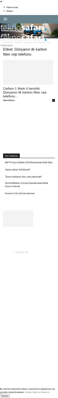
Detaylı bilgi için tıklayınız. (37, 392)
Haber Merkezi (9, 100)
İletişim (9, 11)
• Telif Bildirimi (30, 372)
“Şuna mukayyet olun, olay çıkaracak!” (23, 176)
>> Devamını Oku (20, 252)
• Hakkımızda (16, 372)
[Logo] (23, 31)
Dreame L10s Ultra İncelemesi (20, 193)
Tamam (5, 396)
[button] (5, 19)
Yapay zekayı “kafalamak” (17, 169)
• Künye (7, 372)
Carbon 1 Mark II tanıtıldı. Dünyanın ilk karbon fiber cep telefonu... (24, 92)
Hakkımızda (12, 7)
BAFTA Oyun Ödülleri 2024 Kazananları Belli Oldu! (28, 162)
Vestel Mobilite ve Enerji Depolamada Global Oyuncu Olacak (26, 185)
